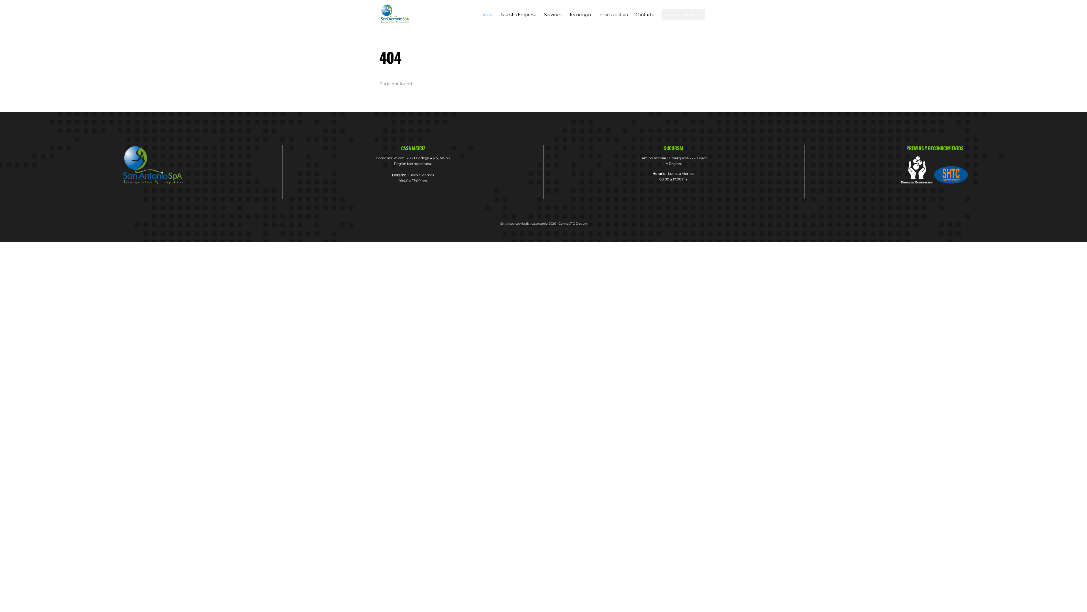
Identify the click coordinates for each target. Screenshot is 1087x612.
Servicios (552, 14)
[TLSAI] (394, 21)
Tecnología (580, 14)
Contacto (644, 14)
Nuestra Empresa (518, 14)
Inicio (488, 14)
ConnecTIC (567, 224)
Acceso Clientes (683, 14)
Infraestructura (613, 14)
